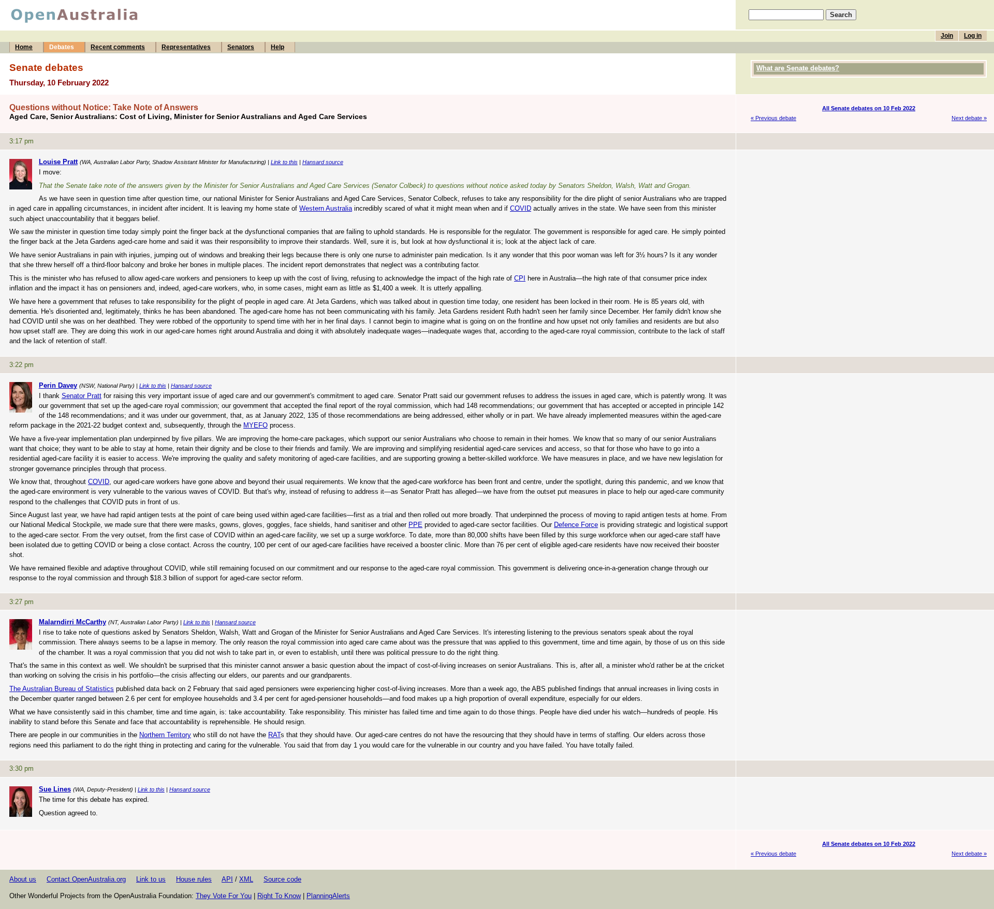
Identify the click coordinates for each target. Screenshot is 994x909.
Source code (282, 879)
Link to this (284, 162)
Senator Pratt (81, 396)
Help (277, 47)
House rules (194, 879)
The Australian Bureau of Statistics (61, 689)
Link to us (151, 879)
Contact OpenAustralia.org (86, 879)
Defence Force (576, 525)
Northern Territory (165, 735)
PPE (415, 525)
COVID (520, 208)
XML (246, 879)
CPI (519, 278)
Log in (973, 35)
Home (24, 47)
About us (22, 879)
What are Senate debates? (797, 68)
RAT (274, 735)
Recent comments (118, 47)
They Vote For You (224, 896)
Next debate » (969, 118)
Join (947, 35)
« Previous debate (773, 118)
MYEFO (255, 425)
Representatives (186, 47)
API (227, 879)
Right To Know (279, 896)
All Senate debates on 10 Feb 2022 (868, 108)
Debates (61, 47)
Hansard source (322, 162)
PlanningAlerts (328, 896)
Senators (240, 47)
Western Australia (325, 208)
